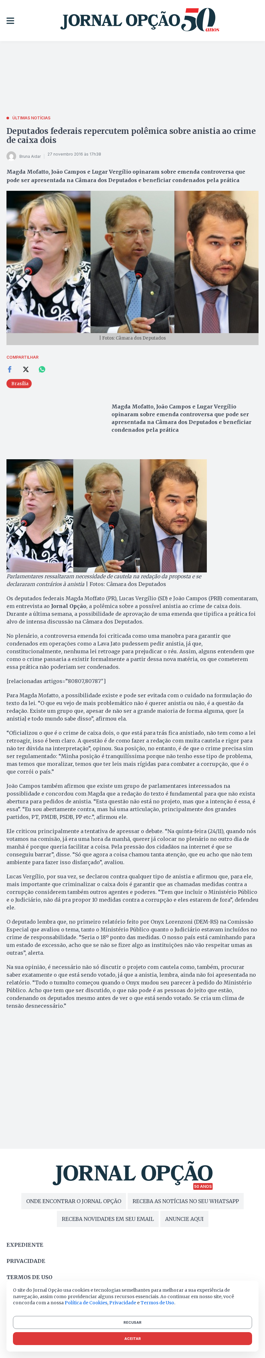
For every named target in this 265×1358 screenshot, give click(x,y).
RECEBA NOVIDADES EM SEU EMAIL (108, 1219)
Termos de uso (29, 1277)
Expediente (24, 1245)
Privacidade (25, 1261)
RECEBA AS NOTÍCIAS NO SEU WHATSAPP (185, 1201)
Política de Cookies (86, 1303)
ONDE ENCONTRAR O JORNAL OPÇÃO (73, 1201)
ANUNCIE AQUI (184, 1219)
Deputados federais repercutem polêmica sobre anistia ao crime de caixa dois (131, 135)
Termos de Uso (157, 1303)
